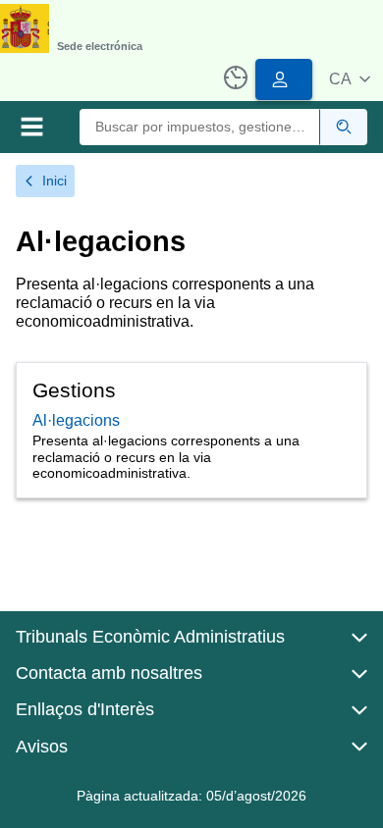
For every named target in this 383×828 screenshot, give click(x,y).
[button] (349, 79)
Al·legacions (76, 420)
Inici (54, 180)
